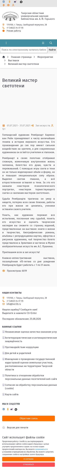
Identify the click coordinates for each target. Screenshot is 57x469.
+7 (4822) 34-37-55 (15, 28)
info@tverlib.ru (14, 304)
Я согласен (28, 459)
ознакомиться (41, 449)
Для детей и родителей (18, 353)
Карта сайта (11, 394)
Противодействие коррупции (22, 347)
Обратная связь (29, 418)
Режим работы (14, 31)
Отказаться (28, 464)
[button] (28, 116)
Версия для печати (17, 427)
